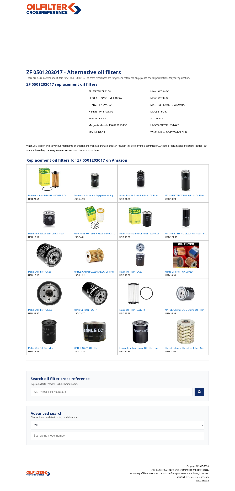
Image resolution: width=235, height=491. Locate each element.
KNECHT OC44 (97, 118)
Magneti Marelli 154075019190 (108, 125)
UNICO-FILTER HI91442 (164, 125)
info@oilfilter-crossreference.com (193, 477)
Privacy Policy (202, 480)
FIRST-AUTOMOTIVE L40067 (105, 98)
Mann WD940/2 (160, 91)
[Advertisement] (117, 42)
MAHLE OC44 (97, 131)
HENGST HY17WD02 (101, 111)
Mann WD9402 (159, 98)
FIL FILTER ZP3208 (100, 91)
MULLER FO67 (159, 111)
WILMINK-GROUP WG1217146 (169, 131)
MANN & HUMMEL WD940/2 (167, 104)
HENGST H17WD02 (100, 104)
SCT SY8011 (157, 118)
